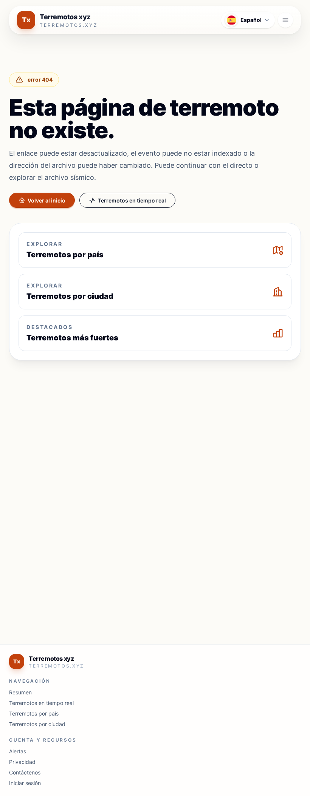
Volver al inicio (46, 200)
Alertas (17, 751)
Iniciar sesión (25, 783)
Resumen (20, 692)
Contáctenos (24, 772)
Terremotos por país (34, 713)
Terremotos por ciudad (37, 724)
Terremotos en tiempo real (132, 200)
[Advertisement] (155, 422)
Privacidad (22, 762)
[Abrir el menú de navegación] (285, 20)
